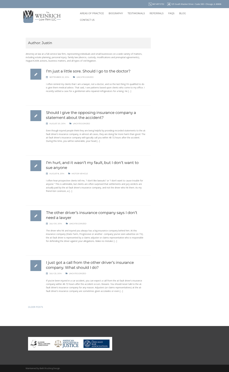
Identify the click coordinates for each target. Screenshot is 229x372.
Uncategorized (85, 77)
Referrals (157, 13)
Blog (182, 13)
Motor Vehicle (80, 173)
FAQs (171, 13)
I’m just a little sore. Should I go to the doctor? (88, 71)
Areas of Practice (92, 13)
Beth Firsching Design (50, 368)
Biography (116, 13)
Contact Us (87, 20)
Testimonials (136, 13)
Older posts (35, 306)
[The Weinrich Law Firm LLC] (42, 16)
